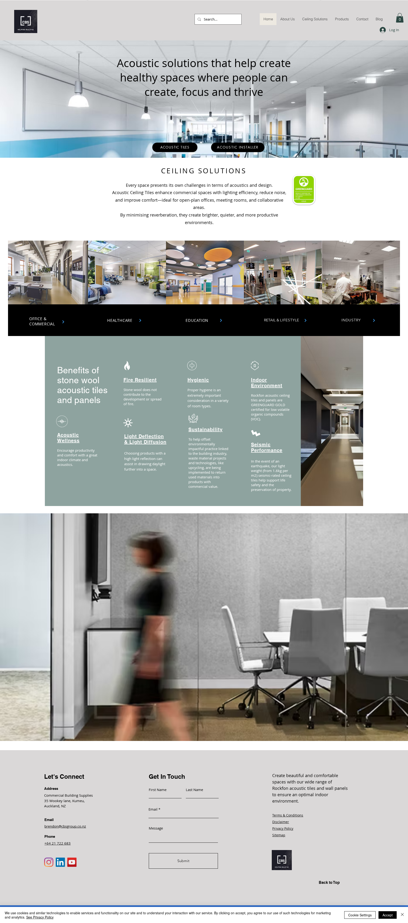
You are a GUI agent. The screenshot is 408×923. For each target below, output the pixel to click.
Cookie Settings (360, 915)
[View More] (63, 322)
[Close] (402, 915)
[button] (400, 18)
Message (156, 828)
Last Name (194, 789)
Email (153, 809)
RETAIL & (281, 320)
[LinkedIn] (60, 862)
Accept (387, 915)
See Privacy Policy (40, 917)
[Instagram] (48, 862)
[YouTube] (71, 862)
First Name (157, 789)
